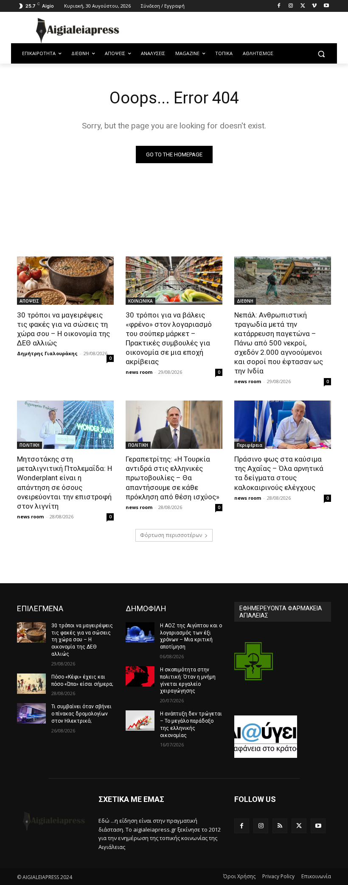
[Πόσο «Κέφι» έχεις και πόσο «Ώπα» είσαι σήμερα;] (31, 683)
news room (139, 372)
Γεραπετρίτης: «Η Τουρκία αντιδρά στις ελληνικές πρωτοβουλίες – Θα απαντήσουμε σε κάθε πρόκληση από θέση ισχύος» (172, 478)
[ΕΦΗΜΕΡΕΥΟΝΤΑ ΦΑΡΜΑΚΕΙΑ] (253, 668)
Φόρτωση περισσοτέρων (171, 535)
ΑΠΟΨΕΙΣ (29, 301)
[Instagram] (291, 6)
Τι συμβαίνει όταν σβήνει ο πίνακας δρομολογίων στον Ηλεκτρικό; (81, 714)
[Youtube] (326, 6)
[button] (321, 54)
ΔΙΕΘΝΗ (245, 301)
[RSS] (279, 825)
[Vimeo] (314, 6)
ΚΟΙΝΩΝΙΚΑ (140, 301)
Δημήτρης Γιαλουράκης (47, 353)
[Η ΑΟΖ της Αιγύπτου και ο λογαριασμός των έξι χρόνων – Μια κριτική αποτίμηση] (140, 632)
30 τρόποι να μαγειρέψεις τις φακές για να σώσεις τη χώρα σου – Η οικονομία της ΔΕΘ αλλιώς (63, 329)
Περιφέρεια (249, 445)
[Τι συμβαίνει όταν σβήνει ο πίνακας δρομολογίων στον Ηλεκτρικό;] (31, 713)
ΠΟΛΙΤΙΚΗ (29, 445)
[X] (303, 6)
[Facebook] (279, 6)
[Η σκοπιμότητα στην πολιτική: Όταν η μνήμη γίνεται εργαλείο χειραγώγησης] (140, 676)
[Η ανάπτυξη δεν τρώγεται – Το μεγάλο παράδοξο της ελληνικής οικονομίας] (140, 720)
